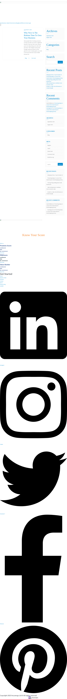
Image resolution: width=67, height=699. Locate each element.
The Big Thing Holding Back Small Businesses (54, 183)
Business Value (6, 23)
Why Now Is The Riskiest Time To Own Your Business (32, 35)
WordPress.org (51, 157)
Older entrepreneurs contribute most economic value (53, 188)
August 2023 (49, 37)
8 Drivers (11, 23)
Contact (26, 23)
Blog (17, 23)
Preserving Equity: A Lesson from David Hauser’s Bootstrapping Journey (54, 105)
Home (1, 23)
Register (49, 145)
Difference (23, 23)
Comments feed (51, 154)
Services (14, 23)
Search (50, 57)
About (19, 23)
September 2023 (49, 35)
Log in (49, 148)
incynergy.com (49, 108)
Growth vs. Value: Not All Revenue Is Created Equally (54, 192)
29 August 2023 (28, 29)
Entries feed (50, 151)
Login (29, 23)
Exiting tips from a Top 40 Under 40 (54, 74)
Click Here (2, 252)
